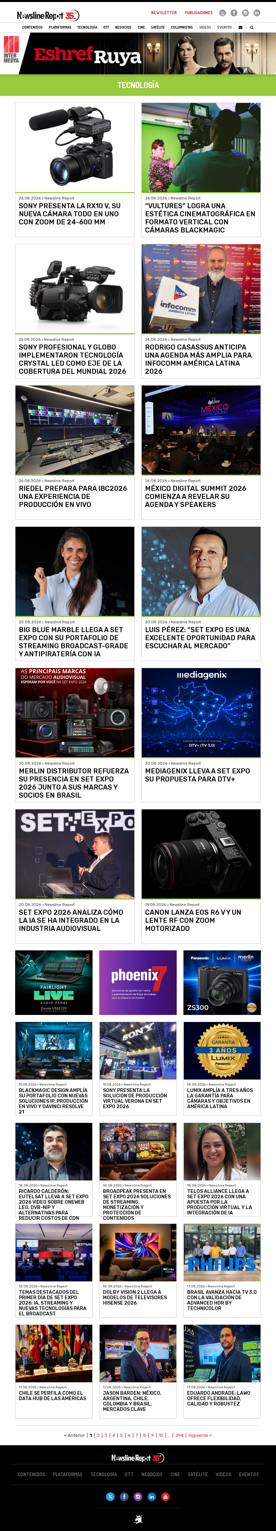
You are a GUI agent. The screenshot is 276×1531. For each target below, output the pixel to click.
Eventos (224, 27)
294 (179, 1435)
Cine (175, 1474)
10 (161, 1435)
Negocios (152, 1474)
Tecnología (103, 1474)
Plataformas (67, 1474)
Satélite (198, 1474)
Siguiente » (200, 1435)
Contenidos (31, 1474)
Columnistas (182, 27)
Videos (205, 27)
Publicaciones (199, 12)
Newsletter (164, 12)
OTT (129, 1474)
